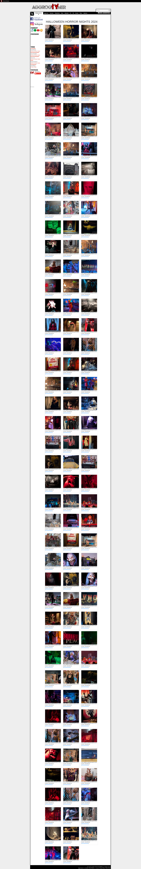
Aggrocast (46, 13)
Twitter (39, 51)
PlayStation (57, 13)
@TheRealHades (48, 41)
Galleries (85, 13)
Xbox (62, 13)
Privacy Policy (102, 868)
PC (70, 13)
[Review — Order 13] (36, 39)
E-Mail (35, 51)
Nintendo (66, 13)
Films (81, 13)
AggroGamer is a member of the (84, 868)
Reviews (51, 13)
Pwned (101, 866)
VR (73, 13)
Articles (32, 51)
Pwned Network (6, 1)
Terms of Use (108, 868)
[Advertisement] (36, 109)
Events (76, 13)
